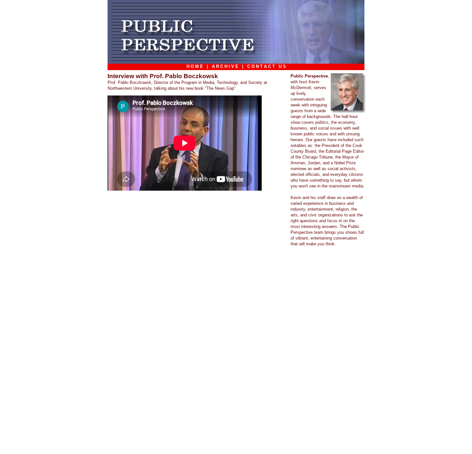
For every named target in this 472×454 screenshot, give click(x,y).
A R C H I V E (225, 66)
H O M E (194, 66)
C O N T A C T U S (266, 66)
